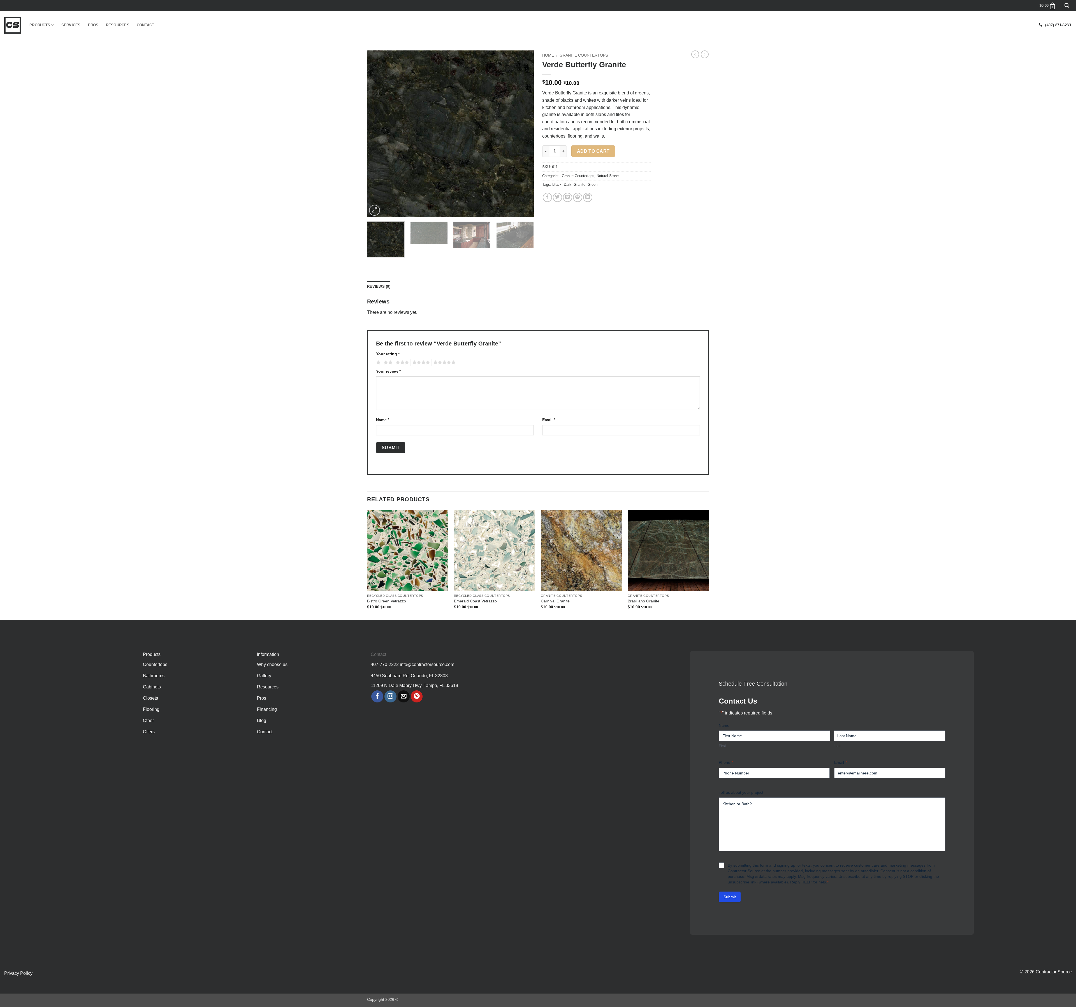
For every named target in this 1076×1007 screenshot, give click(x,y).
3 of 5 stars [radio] (401, 362)
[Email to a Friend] (567, 197)
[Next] (523, 133)
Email (548, 419)
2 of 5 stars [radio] (387, 362)
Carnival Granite (555, 601)
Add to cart (593, 151)
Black (557, 184)
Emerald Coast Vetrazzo (475, 601)
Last (837, 746)
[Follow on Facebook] (377, 696)
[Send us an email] (404, 696)
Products (39, 25)
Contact (145, 25)
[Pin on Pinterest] (577, 197)
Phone (726, 762)
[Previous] (377, 133)
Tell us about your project (741, 792)
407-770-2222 (385, 664)
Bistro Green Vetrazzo (386, 601)
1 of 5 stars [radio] (378, 362)
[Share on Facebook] (547, 197)
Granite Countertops (584, 55)
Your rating (388, 354)
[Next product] (695, 54)
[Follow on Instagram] (390, 696)
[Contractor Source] (12, 25)
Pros (93, 25)
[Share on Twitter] (557, 197)
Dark (567, 184)
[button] (1066, 5)
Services (71, 25)
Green (592, 184)
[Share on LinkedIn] (587, 197)
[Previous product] (705, 54)
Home (548, 55)
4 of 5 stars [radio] (420, 362)
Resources (117, 25)
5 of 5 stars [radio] (444, 362)
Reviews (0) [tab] (378, 286)
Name (382, 419)
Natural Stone (608, 176)
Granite (579, 184)
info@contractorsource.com (427, 664)
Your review (388, 371)
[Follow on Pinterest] (417, 696)
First (722, 746)
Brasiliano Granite (643, 601)
